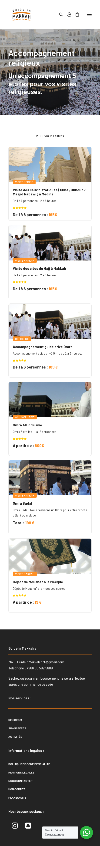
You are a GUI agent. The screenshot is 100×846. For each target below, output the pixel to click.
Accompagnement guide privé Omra (43, 347)
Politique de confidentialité (29, 764)
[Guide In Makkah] (21, 14)
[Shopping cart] (75, 14)
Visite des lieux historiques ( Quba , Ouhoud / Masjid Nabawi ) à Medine (49, 192)
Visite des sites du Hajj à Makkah (39, 268)
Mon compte (16, 789)
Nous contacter (20, 780)
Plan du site (17, 797)
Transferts (17, 728)
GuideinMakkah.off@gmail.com (40, 662)
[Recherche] (59, 14)
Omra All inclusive (27, 425)
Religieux (15, 719)
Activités (15, 736)
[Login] (67, 14)
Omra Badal (22, 503)
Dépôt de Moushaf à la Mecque (38, 582)
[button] (89, 14)
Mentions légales (21, 772)
